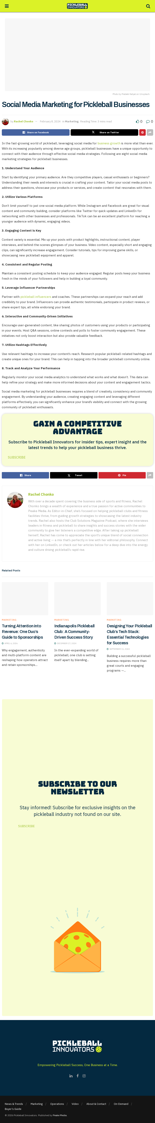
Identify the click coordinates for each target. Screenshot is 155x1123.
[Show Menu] (7, 6)
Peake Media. (60, 1115)
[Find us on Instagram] (84, 1076)
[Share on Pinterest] (142, 132)
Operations (57, 1104)
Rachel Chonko (23, 121)
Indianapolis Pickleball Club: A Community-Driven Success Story (74, 631)
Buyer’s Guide (13, 1109)
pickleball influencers (35, 297)
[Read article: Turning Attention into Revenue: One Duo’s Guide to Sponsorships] (25, 598)
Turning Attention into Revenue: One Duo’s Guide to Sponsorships (22, 631)
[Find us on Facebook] (77, 1076)
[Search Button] (148, 6)
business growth (108, 143)
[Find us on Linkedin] (70, 1076)
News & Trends (14, 1104)
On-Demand (121, 1104)
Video (75, 1104)
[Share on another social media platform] (150, 132)
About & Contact (96, 1104)
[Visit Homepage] (77, 6)
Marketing (72, 121)
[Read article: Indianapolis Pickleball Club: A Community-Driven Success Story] (77, 598)
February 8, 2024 (50, 121)
